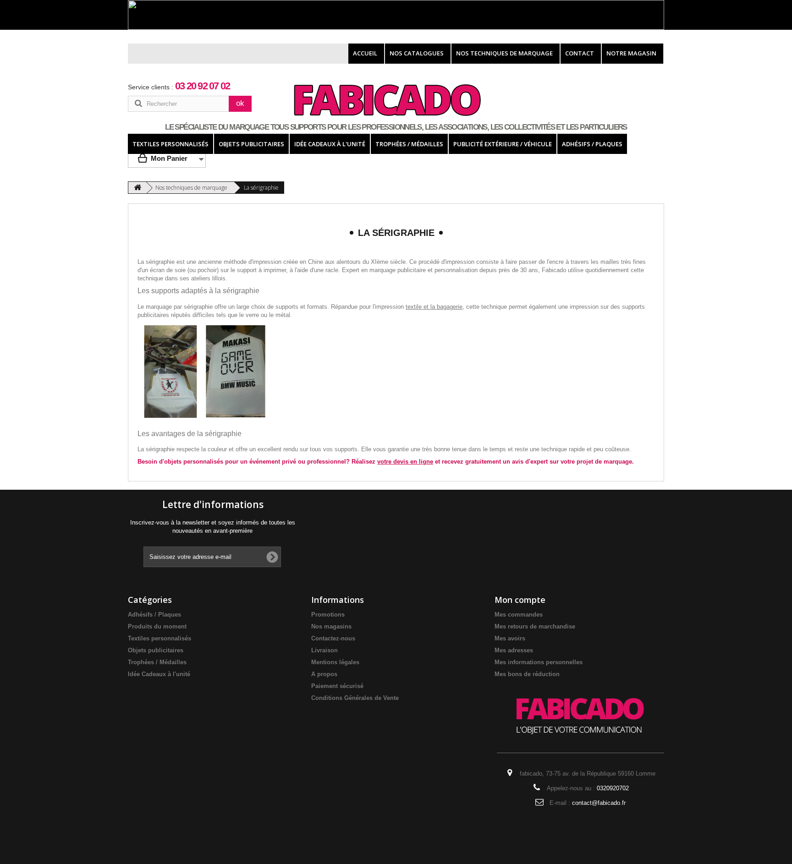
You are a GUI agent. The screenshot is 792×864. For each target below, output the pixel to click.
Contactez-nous (333, 638)
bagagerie (449, 306)
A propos (324, 674)
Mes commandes (519, 614)
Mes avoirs (510, 638)
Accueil (365, 53)
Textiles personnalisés (159, 638)
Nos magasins (331, 626)
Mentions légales (335, 662)
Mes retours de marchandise (535, 626)
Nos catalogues (417, 53)
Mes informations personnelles (539, 662)
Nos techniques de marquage (504, 53)
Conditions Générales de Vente (355, 697)
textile (414, 306)
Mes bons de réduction (527, 674)
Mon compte (520, 599)
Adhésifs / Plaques (154, 614)
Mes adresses (514, 650)
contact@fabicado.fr (599, 802)
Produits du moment (157, 626)
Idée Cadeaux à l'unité (159, 674)
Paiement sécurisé (337, 686)
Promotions (328, 614)
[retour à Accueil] (137, 187)
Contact (579, 53)
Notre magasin (631, 53)
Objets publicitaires (155, 650)
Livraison (324, 650)
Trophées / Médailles (157, 662)
